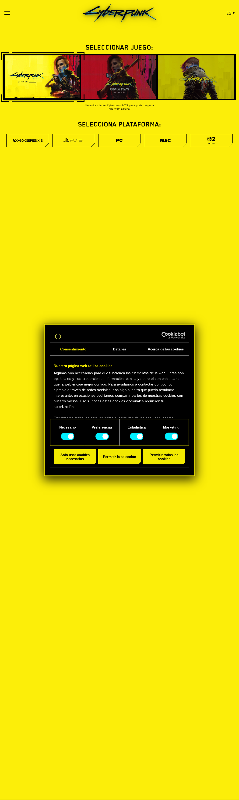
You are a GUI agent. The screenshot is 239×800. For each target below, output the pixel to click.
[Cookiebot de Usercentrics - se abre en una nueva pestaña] (164, 335)
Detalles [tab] (119, 349)
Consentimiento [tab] (73, 349)
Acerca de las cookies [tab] (166, 349)
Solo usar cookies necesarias (75, 457)
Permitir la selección (119, 457)
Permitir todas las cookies (164, 457)
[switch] (102, 436)
